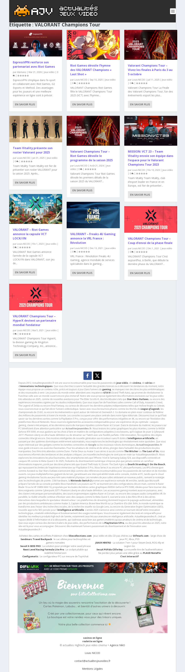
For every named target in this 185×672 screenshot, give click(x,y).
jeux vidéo (122, 382)
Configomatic (30, 556)
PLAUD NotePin (152, 553)
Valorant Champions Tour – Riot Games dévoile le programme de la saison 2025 (91, 155)
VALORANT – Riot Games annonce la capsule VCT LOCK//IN (31, 234)
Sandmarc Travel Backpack (36, 539)
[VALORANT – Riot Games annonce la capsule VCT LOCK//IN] (35, 209)
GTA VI (107, 392)
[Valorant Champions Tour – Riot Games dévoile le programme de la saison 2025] (93, 131)
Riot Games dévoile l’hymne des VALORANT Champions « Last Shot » (90, 70)
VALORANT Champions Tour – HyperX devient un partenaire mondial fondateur (34, 320)
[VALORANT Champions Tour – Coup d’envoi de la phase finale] (150, 219)
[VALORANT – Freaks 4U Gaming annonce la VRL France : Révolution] (93, 215)
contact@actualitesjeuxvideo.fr (92, 661)
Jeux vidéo (49, 72)
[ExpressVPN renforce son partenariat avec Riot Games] (35, 43)
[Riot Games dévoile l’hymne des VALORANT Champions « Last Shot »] (93, 45)
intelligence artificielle (70, 509)
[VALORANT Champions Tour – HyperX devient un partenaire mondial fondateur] (35, 297)
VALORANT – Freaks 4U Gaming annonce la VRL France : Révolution (93, 238)
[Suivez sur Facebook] (87, 376)
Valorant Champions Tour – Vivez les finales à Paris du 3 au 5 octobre (150, 70)
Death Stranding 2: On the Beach (146, 464)
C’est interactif (129, 556)
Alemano (21, 72)
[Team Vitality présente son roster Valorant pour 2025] (35, 129)
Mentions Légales (92, 668)
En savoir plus (25, 104)
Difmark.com (141, 535)
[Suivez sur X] (97, 376)
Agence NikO (117, 645)
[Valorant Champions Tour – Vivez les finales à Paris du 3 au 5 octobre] (150, 45)
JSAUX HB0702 (103, 542)
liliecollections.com (80, 535)
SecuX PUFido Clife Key (109, 549)
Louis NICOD (23, 157)
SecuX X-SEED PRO (30, 546)
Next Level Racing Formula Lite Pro (43, 549)
